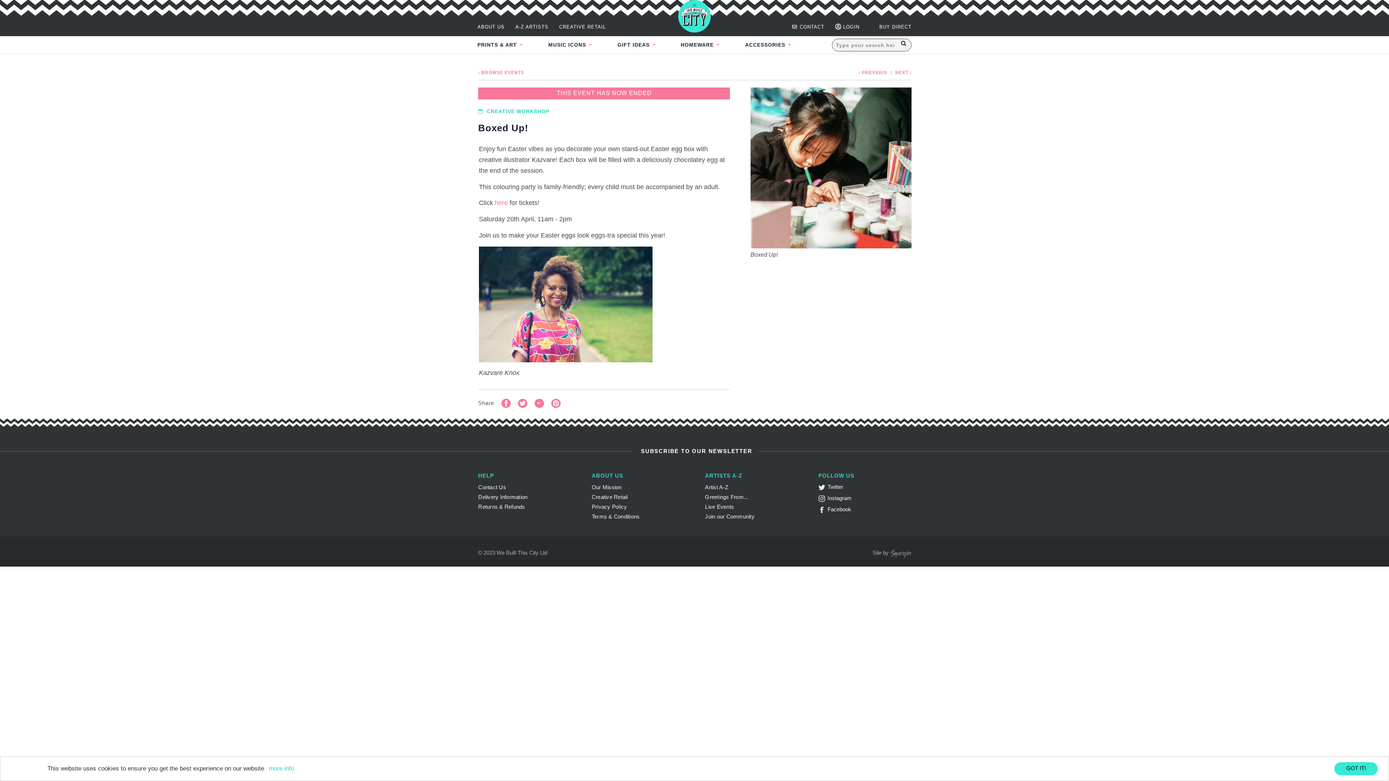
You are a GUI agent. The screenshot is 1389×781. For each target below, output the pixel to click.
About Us (491, 27)
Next (902, 72)
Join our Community (730, 516)
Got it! (1356, 768)
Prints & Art (498, 45)
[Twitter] (823, 489)
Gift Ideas (634, 45)
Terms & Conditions (616, 516)
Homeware (698, 45)
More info (281, 768)
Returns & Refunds (501, 507)
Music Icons (568, 45)
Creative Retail (582, 27)
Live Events (719, 507)
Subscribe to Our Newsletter (695, 451)
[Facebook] (823, 511)
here (501, 202)
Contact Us (492, 487)
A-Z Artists (531, 27)
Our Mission (607, 487)
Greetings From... (726, 497)
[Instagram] (823, 500)
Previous (874, 72)
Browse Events (502, 72)
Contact (811, 27)
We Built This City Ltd (522, 553)
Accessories (766, 45)
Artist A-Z (716, 487)
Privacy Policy (609, 507)
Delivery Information (502, 497)
